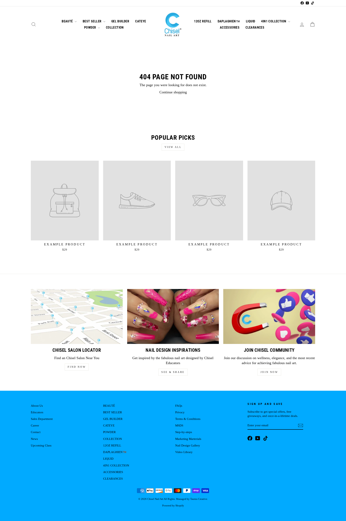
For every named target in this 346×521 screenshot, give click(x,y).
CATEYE (140, 21)
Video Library (184, 452)
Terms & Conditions (187, 418)
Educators (37, 412)
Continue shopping (173, 92)
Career (35, 425)
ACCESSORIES (229, 27)
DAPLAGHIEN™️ (229, 21)
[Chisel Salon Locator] (77, 316)
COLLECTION (115, 27)
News (34, 438)
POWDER (90, 27)
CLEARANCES (254, 27)
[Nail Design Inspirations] (173, 316)
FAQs (178, 405)
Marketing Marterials (188, 438)
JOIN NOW (269, 372)
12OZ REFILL (202, 21)
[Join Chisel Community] (269, 316)
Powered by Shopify (173, 505)
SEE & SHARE (173, 372)
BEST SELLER (92, 21)
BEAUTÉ (68, 21)
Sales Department (42, 418)
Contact (35, 432)
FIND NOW (77, 367)
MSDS (179, 425)
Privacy (180, 412)
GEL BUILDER (120, 21)
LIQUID (250, 21)
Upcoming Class (41, 445)
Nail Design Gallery (187, 445)
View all (173, 147)
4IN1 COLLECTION (274, 21)
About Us (37, 405)
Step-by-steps (183, 432)
